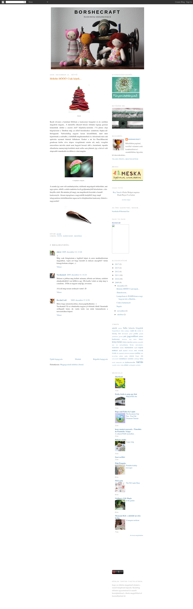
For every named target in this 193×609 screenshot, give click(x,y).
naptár (140, 347)
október (120, 314)
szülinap (136, 359)
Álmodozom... (122, 292)
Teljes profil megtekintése (125, 159)
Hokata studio (120, 439)
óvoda (114, 353)
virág (122, 365)
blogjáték (139, 328)
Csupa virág (130, 442)
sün (142, 356)
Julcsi (59, 251)
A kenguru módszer (132, 520)
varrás (139, 362)
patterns (126, 353)
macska (129, 342)
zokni (126, 365)
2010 (117, 279)
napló (135, 348)
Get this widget (126, 200)
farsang (114, 333)
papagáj (121, 353)
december (121, 285)
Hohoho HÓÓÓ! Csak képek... (66, 78)
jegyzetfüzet (132, 336)
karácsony (68, 236)
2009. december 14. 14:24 (77, 274)
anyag (120, 328)
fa (142, 331)
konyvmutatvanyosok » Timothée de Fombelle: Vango (128, 430)
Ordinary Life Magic (123, 498)
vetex (118, 365)
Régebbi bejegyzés (100, 359)
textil (113, 362)
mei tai (115, 345)
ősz (118, 353)
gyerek (121, 336)
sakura (121, 356)
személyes (123, 358)
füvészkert (125, 334)
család (132, 331)
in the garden (130, 500)
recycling (115, 356)
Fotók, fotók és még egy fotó (126, 394)
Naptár (119, 306)
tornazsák (119, 362)
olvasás (131, 351)
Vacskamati (61, 274)
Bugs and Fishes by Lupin (125, 411)
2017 (117, 264)
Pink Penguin (120, 463)
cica (122, 331)
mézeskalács (139, 345)
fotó (59, 236)
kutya (125, 342)
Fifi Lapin (119, 480)
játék (124, 336)
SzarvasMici (120, 457)
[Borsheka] (120, 252)
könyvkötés (117, 341)
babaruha (132, 328)
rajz (142, 353)
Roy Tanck (117, 192)
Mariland (119, 376)
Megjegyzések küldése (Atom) (72, 364)
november (121, 311)
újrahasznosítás (130, 362)
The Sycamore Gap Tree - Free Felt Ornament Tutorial (132, 416)
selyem (131, 356)
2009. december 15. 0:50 (80, 300)
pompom (132, 353)
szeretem (130, 359)
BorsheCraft (97, 12)
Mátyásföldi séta (131, 396)
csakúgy (126, 331)
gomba (136, 333)
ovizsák (140, 350)
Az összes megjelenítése (136, 535)
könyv (141, 339)
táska (141, 359)
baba (125, 327)
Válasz (59, 267)
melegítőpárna (124, 345)
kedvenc (124, 339)
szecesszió (115, 359)
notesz (115, 350)
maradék (140, 342)
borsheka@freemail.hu (120, 211)
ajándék (114, 328)
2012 (117, 271)
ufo (123, 362)
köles (135, 339)
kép (130, 339)
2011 (117, 275)
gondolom (115, 336)
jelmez (141, 336)
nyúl (120, 350)
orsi (135, 350)
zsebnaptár (132, 365)
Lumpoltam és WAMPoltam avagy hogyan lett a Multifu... (130, 297)
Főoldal (78, 359)
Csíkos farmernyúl (124, 302)
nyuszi (125, 350)
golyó (130, 334)
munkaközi (129, 347)
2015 (117, 268)
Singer (137, 356)
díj (135, 331)
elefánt (139, 331)
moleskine (115, 347)
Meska (132, 345)
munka (122, 348)
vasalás (114, 365)
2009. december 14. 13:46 (72, 252)
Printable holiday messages (131, 466)
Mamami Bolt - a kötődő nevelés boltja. (128, 516)
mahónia (78, 236)
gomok (141, 334)
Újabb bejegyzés (56, 359)
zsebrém (137, 365)
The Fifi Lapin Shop (133, 483)
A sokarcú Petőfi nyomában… (125, 434)
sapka (126, 356)
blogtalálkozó (116, 331)
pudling (137, 353)
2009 (117, 282)
